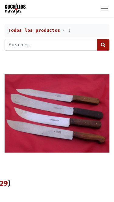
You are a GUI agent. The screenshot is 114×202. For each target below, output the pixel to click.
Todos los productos (34, 30)
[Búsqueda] (103, 45)
